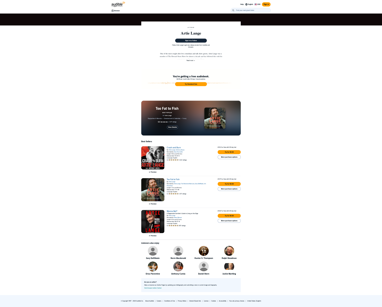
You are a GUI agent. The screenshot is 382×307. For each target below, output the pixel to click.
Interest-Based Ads (195, 301)
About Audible (149, 301)
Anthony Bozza (180, 150)
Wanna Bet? (172, 211)
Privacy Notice (182, 301)
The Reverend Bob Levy (187, 184)
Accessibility (222, 301)
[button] (191, 60)
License (206, 301)
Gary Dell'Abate (199, 184)
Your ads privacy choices (236, 301)
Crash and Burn (174, 147)
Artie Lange (172, 150)
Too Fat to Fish (173, 179)
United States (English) (254, 301)
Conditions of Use (169, 301)
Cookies (213, 301)
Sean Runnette (178, 152)
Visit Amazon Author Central (152, 288)
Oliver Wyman (178, 217)
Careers (159, 301)
